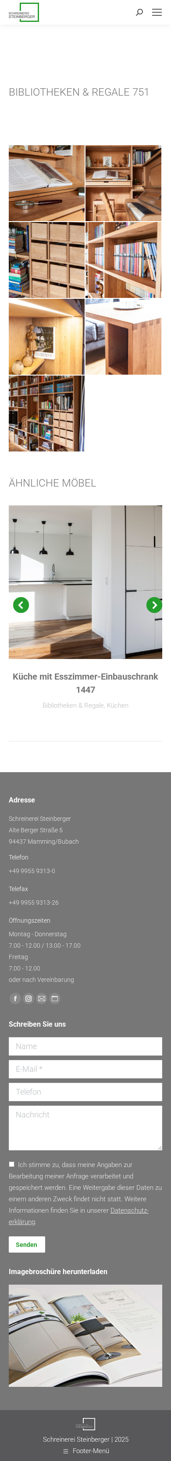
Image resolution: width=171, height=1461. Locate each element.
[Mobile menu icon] (157, 12)
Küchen (117, 705)
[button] (21, 605)
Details (85, 582)
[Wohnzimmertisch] (124, 337)
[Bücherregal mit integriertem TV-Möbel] (47, 183)
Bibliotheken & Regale (73, 705)
